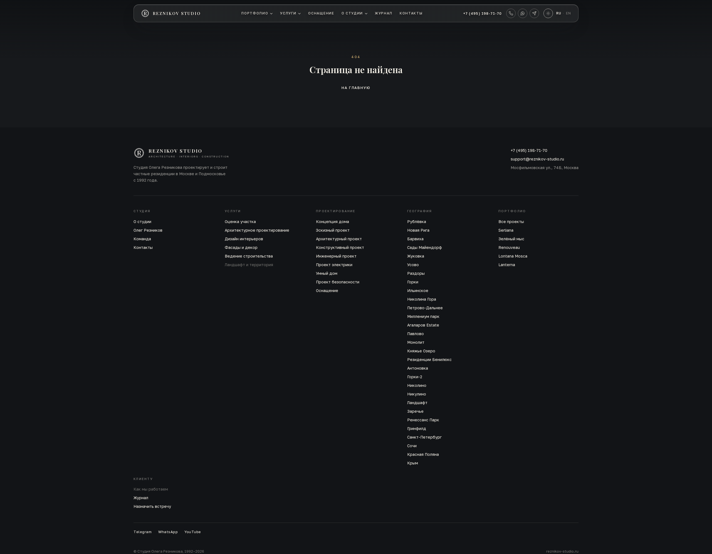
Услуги (288, 13)
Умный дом (326, 273)
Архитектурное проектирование (257, 230)
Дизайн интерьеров (244, 238)
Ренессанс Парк (423, 419)
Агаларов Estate (423, 325)
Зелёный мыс (511, 238)
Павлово (415, 333)
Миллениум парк (423, 316)
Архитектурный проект (339, 238)
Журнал (383, 13)
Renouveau (509, 247)
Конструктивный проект (340, 247)
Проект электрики (334, 264)
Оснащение (321, 13)
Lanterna (506, 264)
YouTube (192, 532)
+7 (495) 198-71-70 (482, 13)
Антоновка (417, 368)
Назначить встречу (152, 506)
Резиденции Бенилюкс (429, 359)
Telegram (143, 532)
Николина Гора (421, 299)
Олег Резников (148, 230)
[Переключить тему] (548, 13)
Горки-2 (414, 376)
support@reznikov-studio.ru (537, 159)
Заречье (415, 411)
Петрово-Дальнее (425, 307)
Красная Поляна (423, 454)
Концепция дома (332, 221)
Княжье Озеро (421, 350)
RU (558, 13)
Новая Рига (418, 230)
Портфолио (254, 13)
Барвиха (415, 238)
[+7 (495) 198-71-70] (511, 13)
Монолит (415, 342)
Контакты (411, 13)
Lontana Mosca (512, 256)
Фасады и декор (241, 247)
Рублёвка (416, 221)
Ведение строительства (249, 256)
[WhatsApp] (522, 13)
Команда (142, 238)
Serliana (505, 230)
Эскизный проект (333, 230)
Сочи (412, 445)
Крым (412, 463)
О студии (352, 13)
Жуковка (415, 256)
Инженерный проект (336, 256)
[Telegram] (534, 13)
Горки (412, 282)
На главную (356, 87)
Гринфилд (416, 428)
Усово (413, 264)
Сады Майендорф (424, 247)
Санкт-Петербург (424, 437)
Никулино (416, 394)
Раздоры (416, 273)
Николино (416, 385)
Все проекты (511, 221)
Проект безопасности (337, 282)
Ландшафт (417, 402)
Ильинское (417, 290)
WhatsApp (168, 532)
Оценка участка (240, 221)
